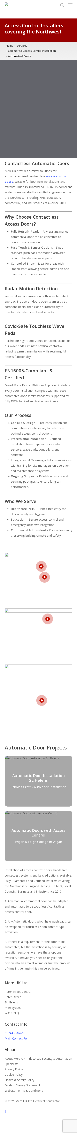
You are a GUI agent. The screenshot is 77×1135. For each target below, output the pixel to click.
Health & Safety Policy (19, 1080)
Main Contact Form (18, 1038)
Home (9, 45)
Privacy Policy (14, 1069)
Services (22, 45)
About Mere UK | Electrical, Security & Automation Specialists (38, 1061)
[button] (70, 5)
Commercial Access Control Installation (32, 51)
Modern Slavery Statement (22, 1085)
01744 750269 (14, 1033)
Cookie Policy (14, 1074)
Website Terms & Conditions (24, 1091)
